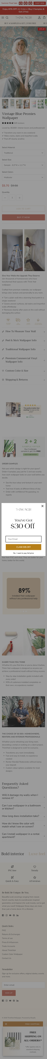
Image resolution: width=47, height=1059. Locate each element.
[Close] (42, 506)
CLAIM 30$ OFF (23, 547)
